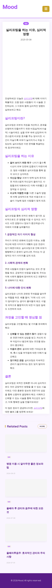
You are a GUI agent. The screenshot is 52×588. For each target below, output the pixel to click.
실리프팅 (28, 98)
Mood (10, 7)
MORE (42, 426)
